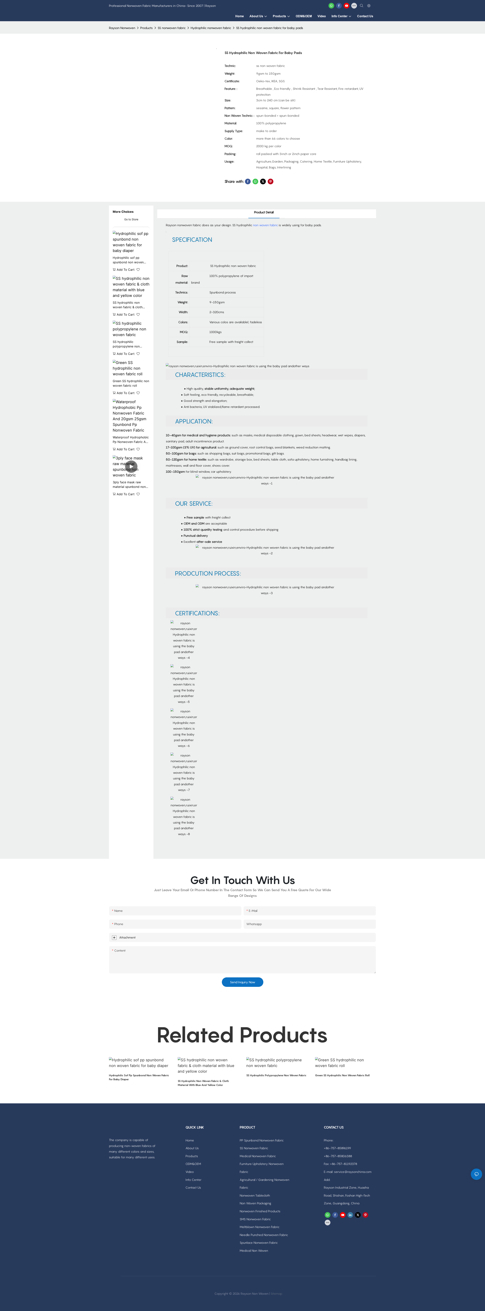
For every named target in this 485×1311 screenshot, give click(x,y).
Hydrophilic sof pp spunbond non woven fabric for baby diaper (128, 260)
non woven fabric (265, 225)
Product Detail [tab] (264, 212)
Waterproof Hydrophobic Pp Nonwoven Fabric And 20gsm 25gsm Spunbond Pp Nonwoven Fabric (131, 439)
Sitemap (276, 1293)
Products (146, 28)
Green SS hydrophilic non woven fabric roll (131, 383)
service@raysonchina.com (353, 1172)
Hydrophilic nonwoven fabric (211, 28)
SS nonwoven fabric (172, 28)
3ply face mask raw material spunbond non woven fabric (129, 484)
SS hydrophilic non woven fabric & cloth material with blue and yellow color (129, 305)
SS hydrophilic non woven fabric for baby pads (269, 28)
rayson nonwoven (122, 28)
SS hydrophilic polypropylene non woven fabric (126, 344)
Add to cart (126, 269)
